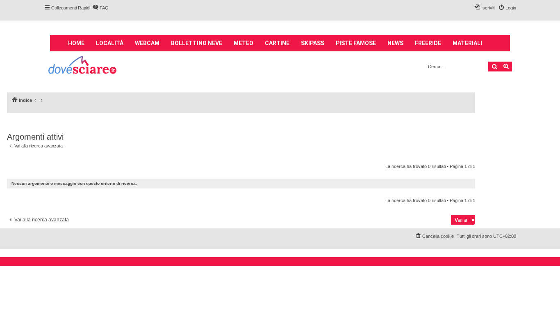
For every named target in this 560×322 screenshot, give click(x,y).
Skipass (312, 43)
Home (76, 43)
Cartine (277, 43)
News (395, 43)
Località (109, 43)
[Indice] (83, 65)
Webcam (147, 43)
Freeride (428, 43)
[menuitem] (100, 8)
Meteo (243, 43)
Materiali (467, 43)
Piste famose (356, 43)
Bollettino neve (196, 43)
